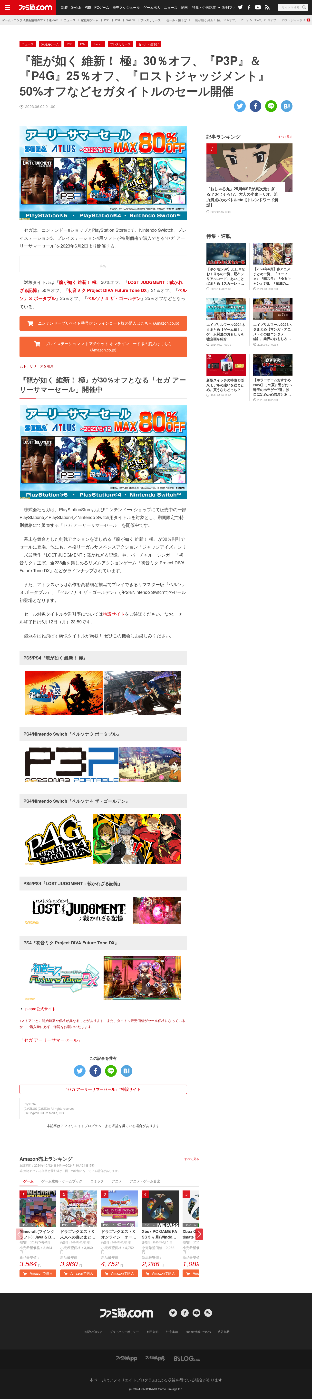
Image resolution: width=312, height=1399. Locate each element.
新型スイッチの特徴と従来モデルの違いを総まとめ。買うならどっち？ (225, 385)
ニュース (170, 7)
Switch (76, 7)
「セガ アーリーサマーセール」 (51, 1040)
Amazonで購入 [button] (41, 1273)
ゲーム (28, 1181)
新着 (64, 7)
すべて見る (192, 1158)
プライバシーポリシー (124, 1331)
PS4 (117, 20)
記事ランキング (223, 136)
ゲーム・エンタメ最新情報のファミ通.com (30, 20)
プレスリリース (150, 20)
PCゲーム (101, 7)
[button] (199, 1234)
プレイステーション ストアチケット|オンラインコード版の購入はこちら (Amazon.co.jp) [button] (108, 347)
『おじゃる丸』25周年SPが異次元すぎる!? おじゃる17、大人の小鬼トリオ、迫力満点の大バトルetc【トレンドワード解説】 (242, 197)
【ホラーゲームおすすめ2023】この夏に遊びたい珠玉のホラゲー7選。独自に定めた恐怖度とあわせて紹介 (272, 387)
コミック (97, 1181)
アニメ (117, 1181)
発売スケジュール (126, 7)
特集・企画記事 (204, 7)
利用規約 (152, 1331)
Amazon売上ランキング (46, 1158)
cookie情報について (199, 1331)
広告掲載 (224, 1331)
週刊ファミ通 (232, 7)
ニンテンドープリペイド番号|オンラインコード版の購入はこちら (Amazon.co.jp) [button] (108, 323)
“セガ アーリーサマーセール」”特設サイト (103, 1089)
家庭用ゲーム (89, 20)
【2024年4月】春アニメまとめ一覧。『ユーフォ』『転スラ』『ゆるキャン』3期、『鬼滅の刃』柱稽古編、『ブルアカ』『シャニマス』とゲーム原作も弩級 (272, 276)
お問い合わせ (93, 1331)
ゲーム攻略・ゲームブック (61, 1181)
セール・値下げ (176, 20)
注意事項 (172, 1331)
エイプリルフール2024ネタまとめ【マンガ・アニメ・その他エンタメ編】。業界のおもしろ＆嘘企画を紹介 (272, 331)
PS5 (88, 7)
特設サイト (114, 613)
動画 (184, 7)
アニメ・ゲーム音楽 (145, 1181)
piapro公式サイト (40, 1008)
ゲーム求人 (151, 7)
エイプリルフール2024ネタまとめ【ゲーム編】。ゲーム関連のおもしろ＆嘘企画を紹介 (225, 331)
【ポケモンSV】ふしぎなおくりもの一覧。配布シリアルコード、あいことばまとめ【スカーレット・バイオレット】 (225, 276)
